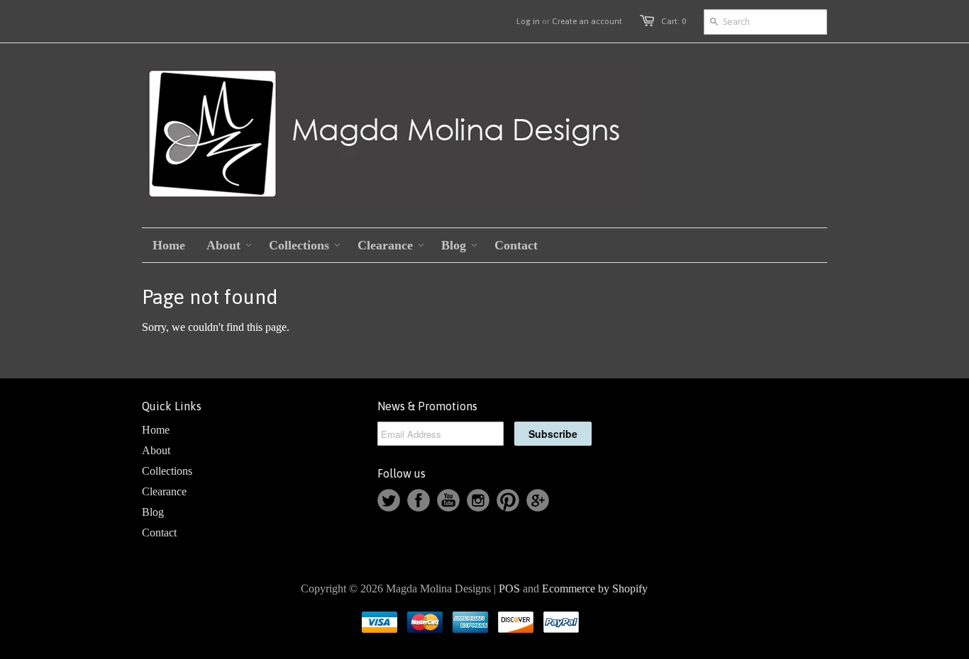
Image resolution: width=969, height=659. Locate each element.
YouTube (448, 500)
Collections (167, 471)
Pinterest (508, 500)
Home (156, 430)
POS (509, 588)
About (156, 450)
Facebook (418, 500)
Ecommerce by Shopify (595, 588)
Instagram (478, 500)
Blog (153, 512)
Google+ (537, 500)
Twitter (388, 500)
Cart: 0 (673, 21)
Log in (528, 21)
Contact (159, 532)
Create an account (587, 21)
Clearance (164, 491)
